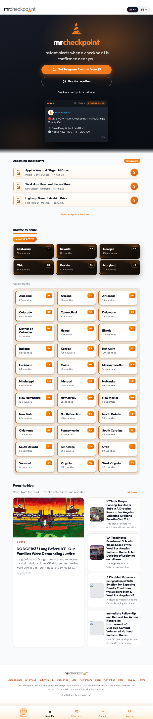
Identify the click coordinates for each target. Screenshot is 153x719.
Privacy (131, 679)
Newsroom (86, 679)
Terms (141, 679)
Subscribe (63, 679)
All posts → (133, 492)
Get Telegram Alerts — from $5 (79, 69)
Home (23, 716)
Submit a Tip (46, 679)
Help (121, 679)
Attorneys (30, 679)
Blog (74, 679)
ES (146, 9)
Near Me (50, 716)
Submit (103, 716)
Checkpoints (15, 679)
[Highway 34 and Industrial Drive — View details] (76, 200)
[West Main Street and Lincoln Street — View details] (76, 186)
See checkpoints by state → (76, 214)
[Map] (134, 172)
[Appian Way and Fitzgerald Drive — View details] (76, 172)
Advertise (109, 679)
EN (134, 9)
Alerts (129, 716)
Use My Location (79, 81)
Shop (98, 679)
